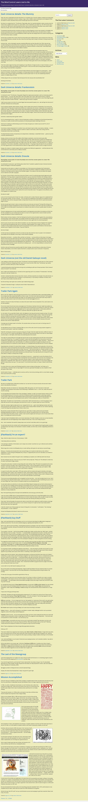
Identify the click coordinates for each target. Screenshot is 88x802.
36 (8, 798)
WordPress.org (60, 64)
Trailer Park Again (9, 291)
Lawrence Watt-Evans (18, 83)
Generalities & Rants (61, 37)
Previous (3, 798)
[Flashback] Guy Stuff (10, 517)
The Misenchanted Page (5, 8)
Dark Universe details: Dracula (15, 156)
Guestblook (59, 38)
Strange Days (60, 41)
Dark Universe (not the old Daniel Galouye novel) (23, 258)
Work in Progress (61, 44)
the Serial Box (20, 659)
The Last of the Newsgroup (13, 654)
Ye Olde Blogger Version (62, 46)
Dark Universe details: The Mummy (17, 14)
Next (11, 798)
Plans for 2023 (71, 23)
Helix (58, 40)
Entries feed (59, 61)
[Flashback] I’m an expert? (13, 434)
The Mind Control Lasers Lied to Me (15, 2)
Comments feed (60, 62)
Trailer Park (6, 380)
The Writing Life (60, 43)
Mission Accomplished (11, 677)
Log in (58, 59)
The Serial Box (3, 10)
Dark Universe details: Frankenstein (17, 87)
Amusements (60, 36)
